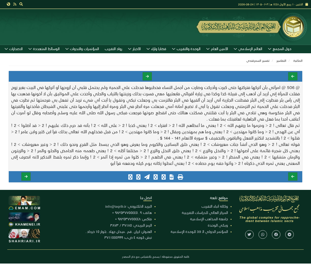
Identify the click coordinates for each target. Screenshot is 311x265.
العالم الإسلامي (250, 48)
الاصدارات (16, 48)
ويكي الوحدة (218, 225)
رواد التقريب (113, 48)
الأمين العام (219, 48)
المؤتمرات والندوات (84, 48)
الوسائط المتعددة (46, 48)
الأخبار (137, 48)
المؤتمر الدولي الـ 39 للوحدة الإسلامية (199, 231)
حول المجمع (282, 48)
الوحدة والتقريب (188, 48)
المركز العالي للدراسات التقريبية (205, 212)
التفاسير (281, 60)
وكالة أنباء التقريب (214, 206)
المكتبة (297, 60)
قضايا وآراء (158, 48)
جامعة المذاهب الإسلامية (209, 219)
